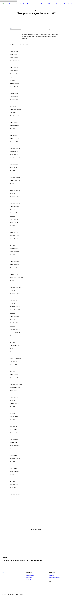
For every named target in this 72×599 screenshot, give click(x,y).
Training (29, 3)
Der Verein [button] (36, 3)
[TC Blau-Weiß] (9, 4)
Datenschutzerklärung (54, 577)
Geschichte (28, 579)
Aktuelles (22, 3)
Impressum (51, 575)
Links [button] (64, 3)
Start (17, 3)
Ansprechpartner (30, 575)
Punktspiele (29, 577)
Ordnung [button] (58, 3)
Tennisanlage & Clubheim (47, 3)
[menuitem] (17, 4)
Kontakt (70, 3)
